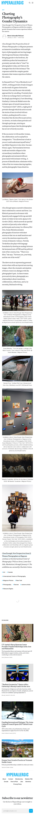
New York (19, 580)
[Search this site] (29, 2)
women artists (25, 584)
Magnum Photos (8, 580)
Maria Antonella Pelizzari (15, 36)
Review (16, 584)
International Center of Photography (14, 576)
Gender (10, 572)
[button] (19, 779)
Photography (7, 584)
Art (3, 9)
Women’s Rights (8, 589)
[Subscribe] (31, 811)
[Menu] (32, 2)
